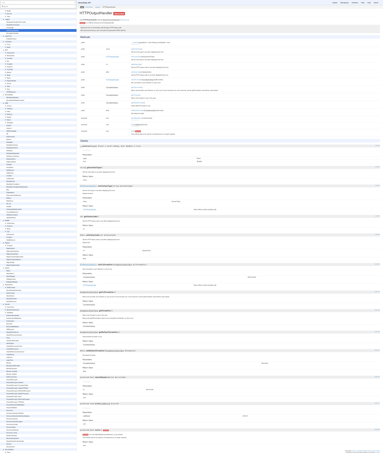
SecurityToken (10, 447)
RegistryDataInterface (12, 251)
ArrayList (9, 128)
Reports (7, 268)
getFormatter (135, 95)
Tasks (8, 16)
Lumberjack (8, 42)
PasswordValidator (11, 407)
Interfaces (355, 3)
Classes (334, 3)
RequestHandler (11, 81)
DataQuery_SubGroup (12, 156)
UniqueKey (10, 123)
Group (8, 338)
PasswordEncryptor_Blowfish (14, 382)
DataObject (9, 142)
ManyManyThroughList (13, 184)
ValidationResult (11, 218)
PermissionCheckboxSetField (14, 413)
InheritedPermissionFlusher (14, 346)
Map (7, 190)
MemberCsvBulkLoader (13, 366)
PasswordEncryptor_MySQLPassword (17, 394)
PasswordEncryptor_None (13, 396)
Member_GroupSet (11, 371)
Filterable (9, 164)
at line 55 (377, 167)
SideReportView (11, 279)
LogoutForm (9, 360)
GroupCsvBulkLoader (12, 340)
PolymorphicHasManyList (13, 195)
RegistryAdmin (10, 248)
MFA (6, 50)
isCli (132, 131)
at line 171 (377, 403)
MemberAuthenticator (13, 310)
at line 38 (377, 145)
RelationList (9, 201)
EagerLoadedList (11, 162)
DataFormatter (11, 287)
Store (8, 89)
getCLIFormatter (136, 87)
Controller (9, 58)
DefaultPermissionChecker (14, 335)
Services (9, 14)
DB (7, 134)
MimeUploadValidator (12, 97)
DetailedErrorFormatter (12, 25)
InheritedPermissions (12, 349)
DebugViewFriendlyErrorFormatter (16, 22)
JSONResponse (11, 92)
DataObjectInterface (12, 145)
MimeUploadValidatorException (15, 100)
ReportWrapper (10, 276)
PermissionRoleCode (12, 430)
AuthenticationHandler (12, 315)
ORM (6, 103)
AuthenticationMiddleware (13, 318)
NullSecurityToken (11, 377)
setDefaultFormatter (137, 110)
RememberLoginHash (12, 438)
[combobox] (38, 6)
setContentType (136, 57)
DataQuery (9, 150)
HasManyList (10, 170)
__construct (135, 42)
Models (9, 11)
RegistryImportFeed (12, 254)
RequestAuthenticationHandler (15, 441)
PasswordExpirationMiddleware (15, 405)
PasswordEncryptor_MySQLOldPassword (18, 391)
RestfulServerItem (11, 299)
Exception (10, 64)
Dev (8, 61)
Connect (9, 106)
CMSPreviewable (11, 131)
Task (8, 231)
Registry (7, 243)
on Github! (377, 452)
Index (369, 3)
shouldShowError (136, 118)
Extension (10, 67)
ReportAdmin (10, 273)
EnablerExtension (11, 39)
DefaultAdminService (12, 332)
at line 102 (377, 264)
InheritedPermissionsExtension (15, 352)
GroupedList (9, 167)
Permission (9, 410)
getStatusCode (136, 64)
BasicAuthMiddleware (12, 326)
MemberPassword (11, 368)
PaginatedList (10, 192)
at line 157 (377, 376)
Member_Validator (11, 374)
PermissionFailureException (14, 421)
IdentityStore (10, 343)
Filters (8, 111)
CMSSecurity (10, 329)
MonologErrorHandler (12, 33)
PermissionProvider (12, 424)
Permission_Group (11, 433)
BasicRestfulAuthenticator (13, 290)
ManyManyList (10, 181)
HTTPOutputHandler (12, 30)
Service (9, 83)
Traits (362, 3)
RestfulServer (9, 285)
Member (8, 363)
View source (124, 20)
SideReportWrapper (12, 282)
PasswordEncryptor (12, 380)
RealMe (7, 220)
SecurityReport (9, 449)
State (8, 86)
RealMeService (10, 240)
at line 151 (377, 350)
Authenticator (10, 53)
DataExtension (10, 136)
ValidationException (12, 215)
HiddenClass (10, 173)
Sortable (8, 206)
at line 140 (377, 331)
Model (8, 47)
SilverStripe (89, 7)
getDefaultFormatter (137, 103)
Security (7, 304)
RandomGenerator (11, 435)
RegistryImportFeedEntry (13, 259)
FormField (10, 69)
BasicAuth (9, 324)
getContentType (136, 49)
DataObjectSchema (12, 148)
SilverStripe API (84, 2)
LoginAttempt (10, 354)
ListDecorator (10, 178)
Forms (8, 44)
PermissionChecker (12, 419)
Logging (7, 19)
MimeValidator (9, 95)
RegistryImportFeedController (14, 257)
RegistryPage (10, 262)
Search (9, 120)
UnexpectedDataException (14, 209)
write (132, 125)
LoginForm (9, 357)
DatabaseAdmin (11, 159)
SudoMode (10, 313)
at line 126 (377, 310)
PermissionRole (10, 427)
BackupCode (10, 55)
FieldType (9, 109)
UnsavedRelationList (12, 212)
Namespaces (344, 3)
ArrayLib (8, 125)
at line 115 (377, 291)
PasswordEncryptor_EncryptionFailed (17, 385)
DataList (8, 139)
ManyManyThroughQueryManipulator (17, 187)
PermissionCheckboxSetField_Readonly (18, 416)
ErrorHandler (10, 28)
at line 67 (377, 185)
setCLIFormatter (136, 80)
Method (9, 72)
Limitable (9, 176)
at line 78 (377, 216)
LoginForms (8, 36)
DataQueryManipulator (12, 153)
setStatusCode (135, 72)
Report (9, 78)
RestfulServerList (11, 301)
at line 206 (377, 429)
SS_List (8, 204)
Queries (9, 117)
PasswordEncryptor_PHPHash (15, 402)
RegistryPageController (13, 265)
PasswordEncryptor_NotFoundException (18, 399)
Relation (8, 198)
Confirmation (10, 307)
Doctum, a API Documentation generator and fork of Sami (366, 450)
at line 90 (377, 234)
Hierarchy (9, 114)
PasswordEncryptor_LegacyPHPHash (17, 388)
